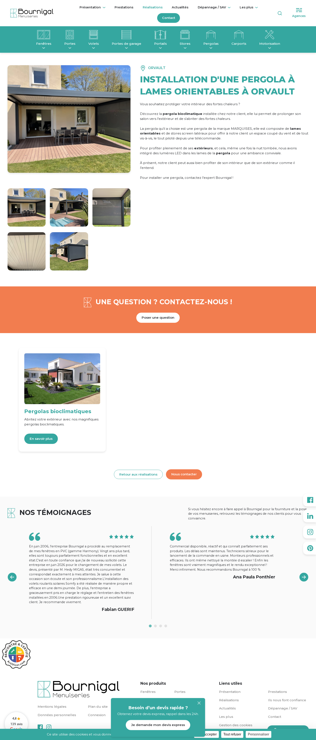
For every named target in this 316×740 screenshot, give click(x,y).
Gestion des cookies (235, 725)
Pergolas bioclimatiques (57, 411)
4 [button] (166, 626)
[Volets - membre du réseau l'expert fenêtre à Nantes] (93, 35)
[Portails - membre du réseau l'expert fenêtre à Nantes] (160, 35)
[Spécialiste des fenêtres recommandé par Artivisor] (16, 654)
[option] (88, 572)
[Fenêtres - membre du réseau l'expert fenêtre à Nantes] (43, 35)
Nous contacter (184, 474)
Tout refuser (232, 734)
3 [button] (160, 626)
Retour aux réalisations (138, 474)
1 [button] (150, 626)
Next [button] (303, 577)
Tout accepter (206, 734)
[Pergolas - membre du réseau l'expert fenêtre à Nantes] (211, 35)
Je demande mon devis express (158, 725)
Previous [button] (12, 577)
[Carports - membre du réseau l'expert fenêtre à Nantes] (239, 35)
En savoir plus (41, 439)
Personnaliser (258, 734)
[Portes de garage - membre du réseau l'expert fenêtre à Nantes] (126, 35)
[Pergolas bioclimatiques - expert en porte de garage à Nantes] (62, 378)
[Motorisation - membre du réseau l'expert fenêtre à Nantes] (269, 35)
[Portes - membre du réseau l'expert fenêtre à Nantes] (69, 35)
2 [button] (155, 626)
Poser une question (158, 317)
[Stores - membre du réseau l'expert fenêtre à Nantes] (185, 35)
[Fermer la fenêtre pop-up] (199, 703)
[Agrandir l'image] (27, 207)
